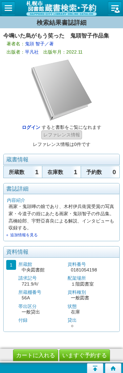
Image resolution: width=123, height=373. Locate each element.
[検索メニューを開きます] (8, 8)
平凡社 (32, 52)
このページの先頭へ (95, 368)
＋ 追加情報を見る (21, 235)
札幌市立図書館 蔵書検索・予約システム (61, 8)
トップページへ (113, 368)
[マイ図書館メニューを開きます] (115, 8)
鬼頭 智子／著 (39, 43)
